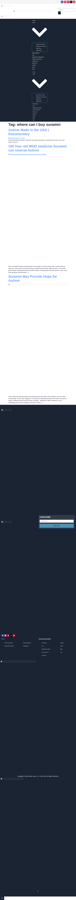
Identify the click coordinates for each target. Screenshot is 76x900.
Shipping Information (38, 57)
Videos (34, 65)
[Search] (59, 12)
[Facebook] (2, 635)
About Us (34, 63)
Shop (3, 639)
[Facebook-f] (62, 2)
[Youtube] (74, 2)
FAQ (33, 55)
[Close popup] (2, 898)
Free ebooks (35, 53)
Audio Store (38, 48)
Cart (33, 69)
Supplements (39, 50)
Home (33, 20)
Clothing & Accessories (41, 46)
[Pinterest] (68, 2)
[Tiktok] (71, 2)
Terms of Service (37, 59)
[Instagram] (65, 2)
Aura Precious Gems (40, 44)
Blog (33, 67)
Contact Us (35, 61)
